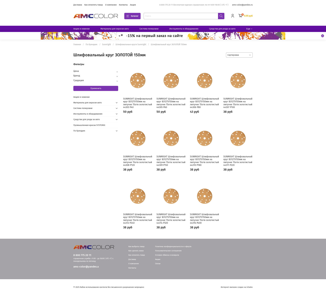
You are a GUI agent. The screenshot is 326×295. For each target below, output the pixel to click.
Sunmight (106, 44)
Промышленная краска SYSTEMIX (89, 125)
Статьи (157, 264)
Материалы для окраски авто (114, 29)
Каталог (134, 16)
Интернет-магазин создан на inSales (237, 287)
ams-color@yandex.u (86, 266)
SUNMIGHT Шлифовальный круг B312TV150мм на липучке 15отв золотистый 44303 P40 (137, 103)
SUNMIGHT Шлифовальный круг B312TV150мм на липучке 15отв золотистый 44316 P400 (204, 218)
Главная (77, 44)
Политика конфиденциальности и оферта (173, 246)
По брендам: (92, 44)
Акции (133, 5)
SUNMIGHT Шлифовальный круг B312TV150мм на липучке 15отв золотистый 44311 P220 (237, 161)
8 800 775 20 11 (82, 255)
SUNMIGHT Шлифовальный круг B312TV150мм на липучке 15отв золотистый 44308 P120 (137, 161)
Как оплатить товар (93, 5)
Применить (95, 88)
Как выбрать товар (136, 246)
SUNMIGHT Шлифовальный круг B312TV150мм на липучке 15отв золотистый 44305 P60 (171, 103)
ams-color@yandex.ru (242, 5)
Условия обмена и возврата (167, 255)
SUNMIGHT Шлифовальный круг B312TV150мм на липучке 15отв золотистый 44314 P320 (171, 218)
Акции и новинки (81, 29)
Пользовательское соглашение (168, 251)
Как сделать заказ (136, 251)
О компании (111, 5)
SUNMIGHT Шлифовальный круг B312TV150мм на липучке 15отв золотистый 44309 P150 (171, 161)
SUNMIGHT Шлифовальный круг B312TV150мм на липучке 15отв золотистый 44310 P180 (204, 161)
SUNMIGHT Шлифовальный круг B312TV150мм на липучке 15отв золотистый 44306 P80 (204, 103)
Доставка (77, 5)
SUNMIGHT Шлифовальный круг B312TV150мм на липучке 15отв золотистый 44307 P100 (237, 103)
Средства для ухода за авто (222, 29)
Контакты (123, 5)
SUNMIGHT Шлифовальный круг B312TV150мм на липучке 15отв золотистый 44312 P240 (137, 218)
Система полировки (149, 29)
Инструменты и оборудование (183, 29)
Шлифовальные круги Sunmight (131, 44)
